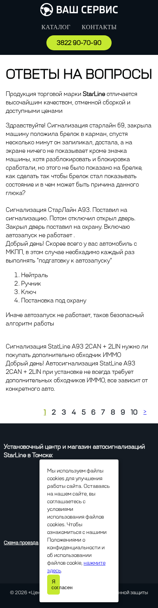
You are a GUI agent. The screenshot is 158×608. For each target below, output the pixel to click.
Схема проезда (21, 542)
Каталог (55, 27)
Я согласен (55, 584)
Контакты (99, 27)
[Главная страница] (79, 14)
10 (134, 412)
